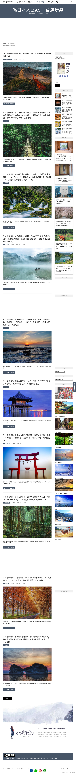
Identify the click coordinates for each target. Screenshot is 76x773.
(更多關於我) (63, 736)
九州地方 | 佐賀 (7, 443)
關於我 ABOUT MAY (9, 2)
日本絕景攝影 (40, 2)
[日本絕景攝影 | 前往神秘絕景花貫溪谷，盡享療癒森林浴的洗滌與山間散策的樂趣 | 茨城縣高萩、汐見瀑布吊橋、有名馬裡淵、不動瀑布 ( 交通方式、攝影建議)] (27, 140)
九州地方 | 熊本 (7, 502)
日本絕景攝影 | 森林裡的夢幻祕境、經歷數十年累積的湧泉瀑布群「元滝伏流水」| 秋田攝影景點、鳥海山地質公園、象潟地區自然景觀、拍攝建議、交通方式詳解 (27, 177)
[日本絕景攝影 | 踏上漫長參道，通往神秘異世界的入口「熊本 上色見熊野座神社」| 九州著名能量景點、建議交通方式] (27, 522)
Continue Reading (9, 103)
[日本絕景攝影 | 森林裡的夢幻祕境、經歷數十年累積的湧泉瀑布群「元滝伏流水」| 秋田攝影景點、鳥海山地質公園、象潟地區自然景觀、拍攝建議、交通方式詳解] (27, 202)
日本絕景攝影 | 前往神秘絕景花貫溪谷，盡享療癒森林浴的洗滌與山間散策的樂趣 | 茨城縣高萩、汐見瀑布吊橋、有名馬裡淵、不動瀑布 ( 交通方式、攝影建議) (26, 115)
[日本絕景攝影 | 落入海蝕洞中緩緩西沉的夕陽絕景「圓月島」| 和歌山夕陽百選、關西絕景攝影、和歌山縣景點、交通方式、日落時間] (27, 664)
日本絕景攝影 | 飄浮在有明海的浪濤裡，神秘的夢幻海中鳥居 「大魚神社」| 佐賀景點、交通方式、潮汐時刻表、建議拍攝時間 (27, 438)
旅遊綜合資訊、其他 (52, 2)
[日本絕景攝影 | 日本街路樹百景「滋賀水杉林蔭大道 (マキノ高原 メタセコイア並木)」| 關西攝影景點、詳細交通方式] (27, 602)
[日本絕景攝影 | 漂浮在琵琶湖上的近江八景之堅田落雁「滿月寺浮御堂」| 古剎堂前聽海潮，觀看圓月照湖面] (27, 403)
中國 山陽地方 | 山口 (8, 59)
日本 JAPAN (31, 2)
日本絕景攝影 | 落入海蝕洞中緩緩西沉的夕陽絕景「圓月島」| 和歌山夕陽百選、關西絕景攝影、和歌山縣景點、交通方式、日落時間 (27, 639)
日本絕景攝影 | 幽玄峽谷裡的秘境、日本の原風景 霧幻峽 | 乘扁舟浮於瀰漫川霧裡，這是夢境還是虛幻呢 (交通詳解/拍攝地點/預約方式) (26, 239)
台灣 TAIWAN (21, 2)
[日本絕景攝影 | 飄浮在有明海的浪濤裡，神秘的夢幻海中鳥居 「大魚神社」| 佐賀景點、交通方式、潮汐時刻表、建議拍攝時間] (27, 463)
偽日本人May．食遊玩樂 (38, 10)
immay (15, 59)
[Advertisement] (38, 29)
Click (74, 387)
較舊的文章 (8, 698)
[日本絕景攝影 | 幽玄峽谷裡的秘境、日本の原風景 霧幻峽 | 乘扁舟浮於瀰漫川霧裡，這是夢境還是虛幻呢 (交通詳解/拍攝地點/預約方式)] (27, 263)
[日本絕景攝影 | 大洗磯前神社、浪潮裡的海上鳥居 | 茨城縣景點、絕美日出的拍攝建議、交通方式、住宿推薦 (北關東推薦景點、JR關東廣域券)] (27, 347)
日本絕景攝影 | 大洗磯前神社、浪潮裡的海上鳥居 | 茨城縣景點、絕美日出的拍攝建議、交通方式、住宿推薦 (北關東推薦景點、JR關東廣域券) (26, 322)
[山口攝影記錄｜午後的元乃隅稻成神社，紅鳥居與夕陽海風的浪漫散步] (27, 78)
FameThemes (70, 768)
